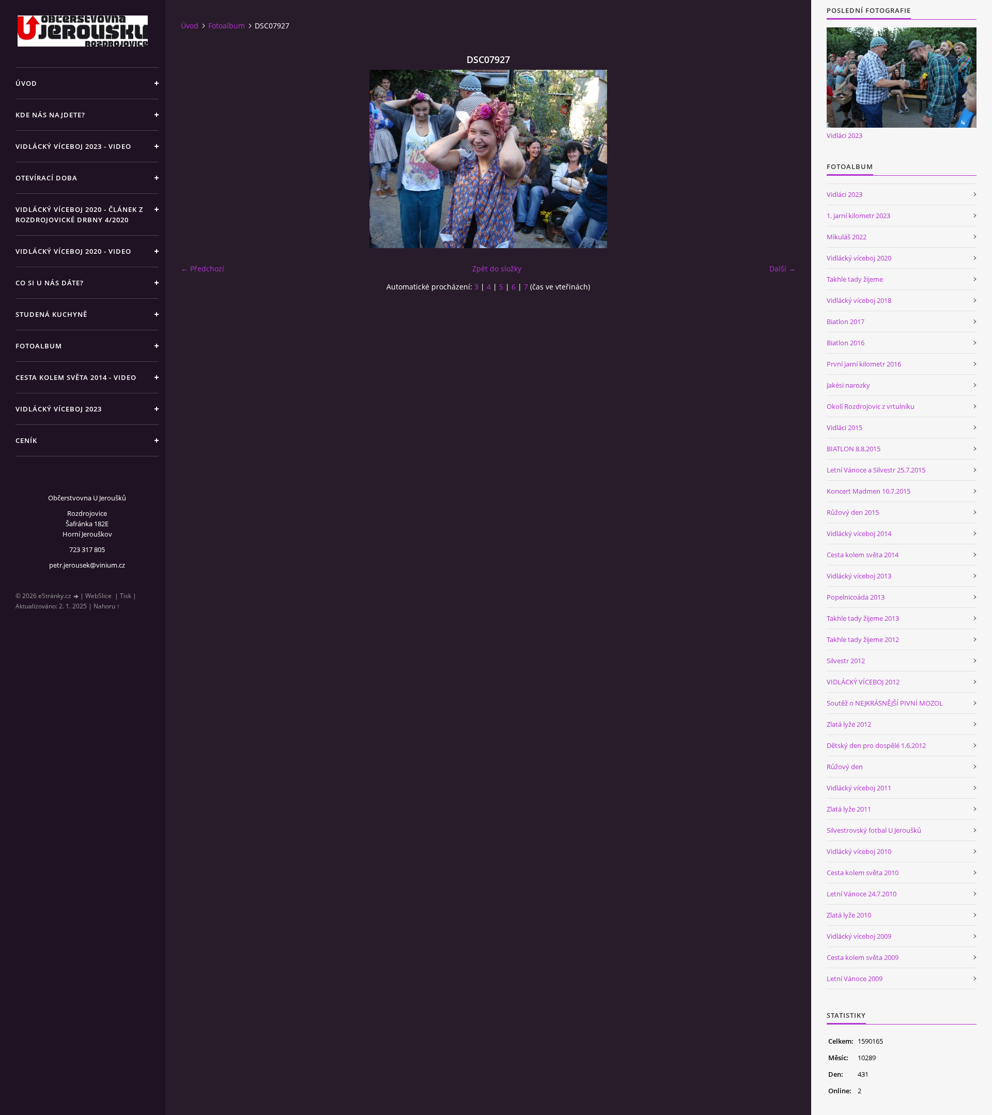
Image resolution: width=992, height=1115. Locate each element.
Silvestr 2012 (846, 660)
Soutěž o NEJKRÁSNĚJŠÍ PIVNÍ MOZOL (885, 703)
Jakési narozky (848, 385)
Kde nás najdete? (50, 114)
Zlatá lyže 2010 (849, 915)
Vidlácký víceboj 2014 (859, 533)
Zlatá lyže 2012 (849, 724)
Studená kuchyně (51, 314)
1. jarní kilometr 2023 (858, 215)
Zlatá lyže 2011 (849, 809)
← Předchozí (202, 268)
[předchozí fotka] (197, 159)
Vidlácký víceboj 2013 (859, 576)
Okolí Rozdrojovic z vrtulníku (871, 406)
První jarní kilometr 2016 (864, 364)
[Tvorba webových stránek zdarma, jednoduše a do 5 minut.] (76, 596)
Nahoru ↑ (107, 606)
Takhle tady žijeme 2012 (863, 639)
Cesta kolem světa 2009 (862, 957)
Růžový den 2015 (853, 512)
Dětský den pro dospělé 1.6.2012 (876, 745)
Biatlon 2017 (845, 321)
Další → (782, 268)
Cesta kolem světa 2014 (862, 554)
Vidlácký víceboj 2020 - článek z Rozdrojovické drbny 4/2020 (79, 214)
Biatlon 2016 (845, 342)
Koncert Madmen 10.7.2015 (868, 491)
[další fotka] (779, 159)
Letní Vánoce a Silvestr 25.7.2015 (876, 470)
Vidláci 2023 (844, 135)
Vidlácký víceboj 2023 (59, 409)
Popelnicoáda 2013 (856, 597)
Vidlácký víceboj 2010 (859, 851)
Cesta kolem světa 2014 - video (76, 377)
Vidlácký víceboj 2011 (859, 787)
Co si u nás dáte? (50, 282)
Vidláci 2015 (844, 427)
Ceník (26, 440)
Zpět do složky (496, 268)
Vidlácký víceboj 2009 (859, 936)
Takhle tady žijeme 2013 (863, 618)
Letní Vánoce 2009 (854, 978)
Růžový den (845, 766)
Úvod (26, 83)
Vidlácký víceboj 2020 (859, 258)
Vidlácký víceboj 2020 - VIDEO (73, 251)
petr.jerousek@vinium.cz (87, 565)
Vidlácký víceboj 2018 (859, 300)
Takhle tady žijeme (855, 279)
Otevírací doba (47, 177)
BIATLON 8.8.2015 (853, 448)
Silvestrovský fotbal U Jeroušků (874, 830)
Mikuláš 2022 (846, 236)
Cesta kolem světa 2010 (862, 872)
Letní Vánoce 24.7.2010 (861, 893)
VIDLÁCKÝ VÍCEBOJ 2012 (863, 681)
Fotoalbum (39, 345)
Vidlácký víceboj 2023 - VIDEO (73, 146)
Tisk (125, 595)
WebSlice (98, 595)
